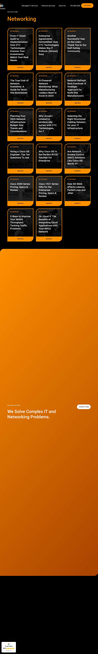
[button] (94, 5)
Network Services (48, 6)
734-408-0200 (75, 6)
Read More (20, 67)
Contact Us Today (84, 407)
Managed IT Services (30, 6)
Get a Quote (87, 5)
